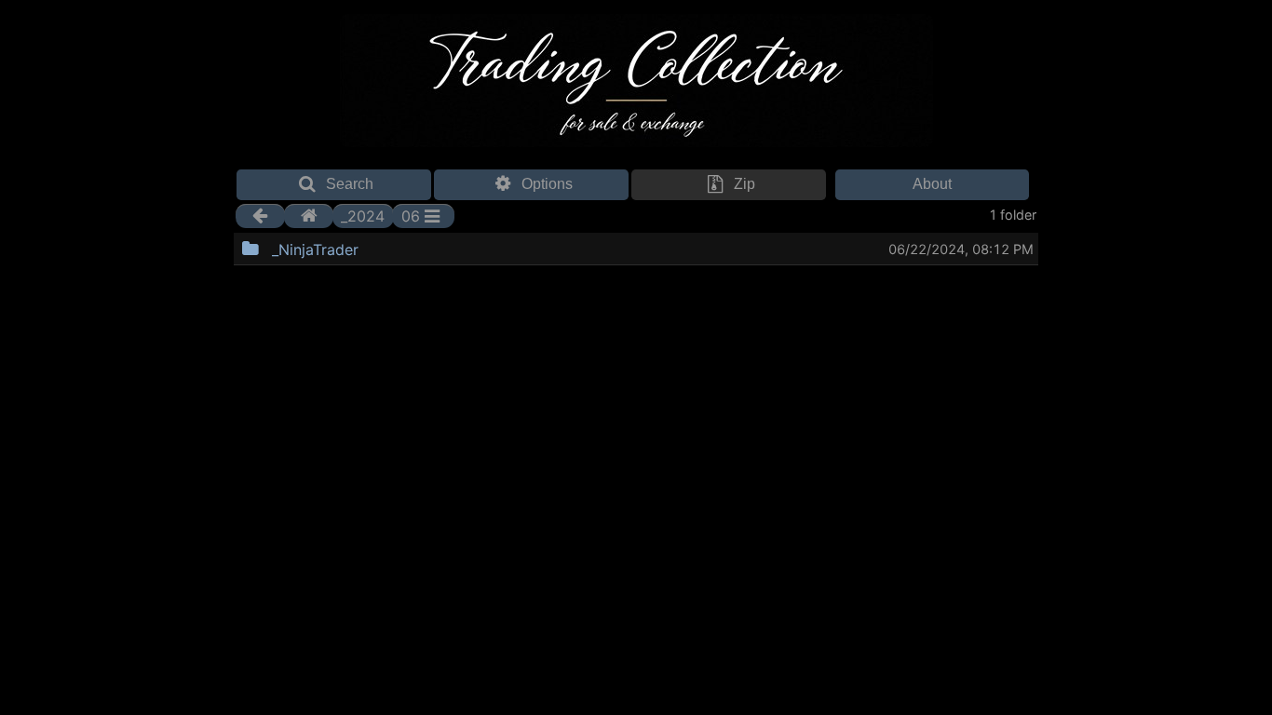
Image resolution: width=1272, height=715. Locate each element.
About (932, 184)
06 (410, 216)
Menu (406, 246)
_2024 (363, 216)
